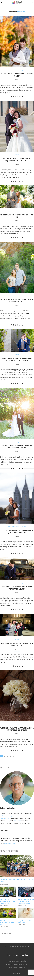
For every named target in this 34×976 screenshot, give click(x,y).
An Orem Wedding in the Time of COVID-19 (17, 216)
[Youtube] (23, 946)
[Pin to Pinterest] (17, 96)
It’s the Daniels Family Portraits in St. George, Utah (17, 880)
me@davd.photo (9, 843)
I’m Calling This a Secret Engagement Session (17, 75)
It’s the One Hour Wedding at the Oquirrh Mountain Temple (17, 159)
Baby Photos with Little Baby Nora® (25, 921)
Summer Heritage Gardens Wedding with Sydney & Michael (17, 447)
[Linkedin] (15, 946)
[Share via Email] (22, 96)
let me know (17, 821)
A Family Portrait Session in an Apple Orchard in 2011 (8, 922)
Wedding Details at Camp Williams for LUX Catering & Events (17, 729)
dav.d (18, 79)
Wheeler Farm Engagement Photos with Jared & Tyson (17, 588)
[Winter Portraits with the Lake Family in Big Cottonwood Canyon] (26, 892)
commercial (17, 816)
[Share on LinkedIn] (19, 96)
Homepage (11, 961)
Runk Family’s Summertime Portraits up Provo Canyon (8, 901)
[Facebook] (5, 946)
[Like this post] (11, 96)
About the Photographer (14, 964)
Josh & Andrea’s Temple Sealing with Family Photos (17, 644)
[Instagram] (10, 946)
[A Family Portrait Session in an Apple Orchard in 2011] (8, 913)
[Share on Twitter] (15, 96)
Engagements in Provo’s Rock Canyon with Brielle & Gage (17, 301)
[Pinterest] (13, 946)
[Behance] (20, 946)
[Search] (32, 2)
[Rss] (28, 946)
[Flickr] (17, 946)
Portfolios (23, 961)
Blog (17, 961)
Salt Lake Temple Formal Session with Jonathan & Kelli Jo (17, 531)
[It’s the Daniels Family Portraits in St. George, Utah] (17, 866)
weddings (10, 816)
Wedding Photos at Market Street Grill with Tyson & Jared (17, 359)
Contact (25, 964)
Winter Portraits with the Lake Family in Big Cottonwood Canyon (26, 901)
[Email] (25, 946)
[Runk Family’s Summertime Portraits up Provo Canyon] (8, 892)
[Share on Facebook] (13, 96)
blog (8, 821)
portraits (3, 816)
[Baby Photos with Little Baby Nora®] (26, 913)
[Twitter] (8, 946)
